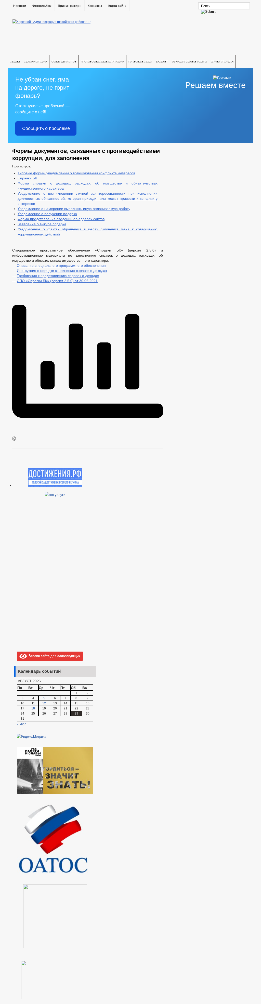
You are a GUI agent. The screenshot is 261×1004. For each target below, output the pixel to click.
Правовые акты (140, 61)
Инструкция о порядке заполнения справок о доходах (62, 271)
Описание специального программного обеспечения (61, 265)
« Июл (22, 723)
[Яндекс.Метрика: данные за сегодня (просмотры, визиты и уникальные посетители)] (31, 736)
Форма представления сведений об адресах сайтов (61, 219)
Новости (19, 6)
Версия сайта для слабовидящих (53, 655)
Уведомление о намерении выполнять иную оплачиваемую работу (74, 209)
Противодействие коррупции (102, 61)
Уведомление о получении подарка (47, 214)
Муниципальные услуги (189, 61)
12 (44, 703)
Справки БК (27, 178)
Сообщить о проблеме (46, 128)
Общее (15, 61)
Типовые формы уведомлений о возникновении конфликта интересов (76, 173)
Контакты (95, 6)
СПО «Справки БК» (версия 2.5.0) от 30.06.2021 (57, 281)
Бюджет (162, 61)
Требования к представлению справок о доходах (58, 276)
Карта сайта (117, 6)
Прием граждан (69, 6)
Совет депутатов (63, 61)
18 (33, 708)
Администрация (35, 61)
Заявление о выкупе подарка (42, 224)
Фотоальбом (41, 6)
